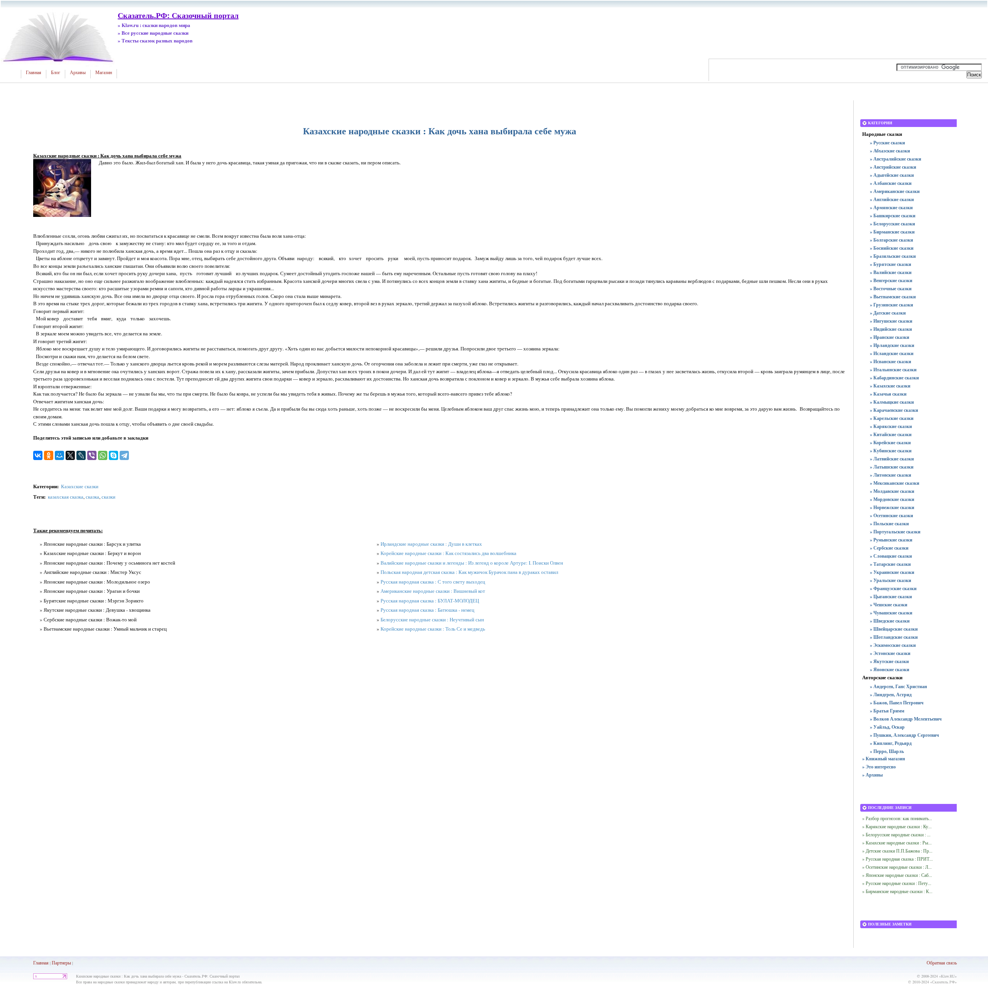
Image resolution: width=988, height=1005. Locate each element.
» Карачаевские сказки (894, 410)
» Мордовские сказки (892, 499)
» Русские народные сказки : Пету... (896, 883)
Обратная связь (942, 962)
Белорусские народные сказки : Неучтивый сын (432, 619)
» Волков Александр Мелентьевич (906, 719)
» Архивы (872, 775)
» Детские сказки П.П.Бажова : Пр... (897, 851)
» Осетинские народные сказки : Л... (897, 867)
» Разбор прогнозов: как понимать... (897, 818)
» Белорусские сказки (892, 223)
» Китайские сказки (891, 434)
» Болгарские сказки (891, 240)
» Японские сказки (889, 669)
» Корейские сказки (890, 442)
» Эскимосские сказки (893, 645)
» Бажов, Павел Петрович (897, 702)
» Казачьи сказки (888, 394)
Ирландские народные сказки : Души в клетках (431, 543)
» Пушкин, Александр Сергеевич (904, 735)
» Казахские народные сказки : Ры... (897, 842)
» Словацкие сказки (891, 556)
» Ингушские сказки (891, 321)
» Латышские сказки (892, 467)
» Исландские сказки (892, 353)
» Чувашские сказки (891, 612)
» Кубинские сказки (891, 450)
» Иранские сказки (889, 337)
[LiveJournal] (81, 455)
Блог (55, 72)
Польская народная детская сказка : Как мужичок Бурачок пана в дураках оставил (469, 571)
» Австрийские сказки (893, 167)
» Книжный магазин (883, 758)
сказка (92, 496)
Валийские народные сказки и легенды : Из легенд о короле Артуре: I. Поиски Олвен (472, 562)
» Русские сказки (887, 142)
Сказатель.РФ (943, 982)
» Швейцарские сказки (894, 629)
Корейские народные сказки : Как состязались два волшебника (448, 553)
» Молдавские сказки (892, 491)
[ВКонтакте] (37, 455)
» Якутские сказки (889, 661)
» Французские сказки (893, 588)
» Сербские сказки (889, 548)
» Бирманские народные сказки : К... (897, 891)
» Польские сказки (889, 523)
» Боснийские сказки (892, 248)
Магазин (103, 72)
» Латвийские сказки (892, 458)
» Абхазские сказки (890, 150)
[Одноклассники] (48, 455)
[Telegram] (124, 455)
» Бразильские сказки (893, 256)
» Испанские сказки (890, 361)
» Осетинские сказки (891, 515)
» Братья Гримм (887, 710)
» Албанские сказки (891, 183)
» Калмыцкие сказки (892, 402)
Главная (33, 72)
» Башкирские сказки (892, 215)
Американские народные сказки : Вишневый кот (433, 590)
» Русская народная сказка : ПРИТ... (897, 859)
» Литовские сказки (890, 475)
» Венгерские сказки (891, 280)
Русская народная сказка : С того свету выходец (433, 581)
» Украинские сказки (892, 572)
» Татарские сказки (890, 564)
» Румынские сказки (891, 539)
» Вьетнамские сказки (893, 296)
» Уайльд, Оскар (887, 727)
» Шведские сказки (890, 621)
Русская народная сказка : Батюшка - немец (427, 609)
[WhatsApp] (102, 455)
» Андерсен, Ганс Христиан (898, 686)
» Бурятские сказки (890, 264)
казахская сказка (65, 496)
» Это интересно (879, 766)
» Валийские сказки (891, 272)
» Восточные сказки (891, 288)
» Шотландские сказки (894, 637)
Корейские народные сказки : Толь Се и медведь (433, 628)
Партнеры (61, 962)
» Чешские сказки (888, 604)
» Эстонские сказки (890, 653)
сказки (108, 496)
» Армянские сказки (891, 207)
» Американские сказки (895, 191)
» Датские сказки (888, 313)
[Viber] (91, 455)
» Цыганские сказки (891, 596)
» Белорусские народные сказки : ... (896, 834)
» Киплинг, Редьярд (891, 743)
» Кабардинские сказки (894, 377)
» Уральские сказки (890, 580)
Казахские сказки (79, 486)
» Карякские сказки (891, 426)
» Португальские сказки (895, 531)
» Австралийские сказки (895, 159)
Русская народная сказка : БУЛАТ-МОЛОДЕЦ (430, 600)
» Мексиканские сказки (894, 483)
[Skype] (113, 455)
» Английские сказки (892, 199)
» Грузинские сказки (891, 304)
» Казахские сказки (890, 385)
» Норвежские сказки (892, 507)
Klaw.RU (948, 976)
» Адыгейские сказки (892, 175)
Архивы (78, 72)
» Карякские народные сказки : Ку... (897, 826)
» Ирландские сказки (892, 345)
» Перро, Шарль (887, 751)
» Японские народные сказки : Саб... (897, 875)
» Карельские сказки (892, 418)
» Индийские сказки (891, 329)
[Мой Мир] (59, 455)
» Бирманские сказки (892, 231)
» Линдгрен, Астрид (891, 694)
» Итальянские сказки (893, 369)
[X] (70, 455)
